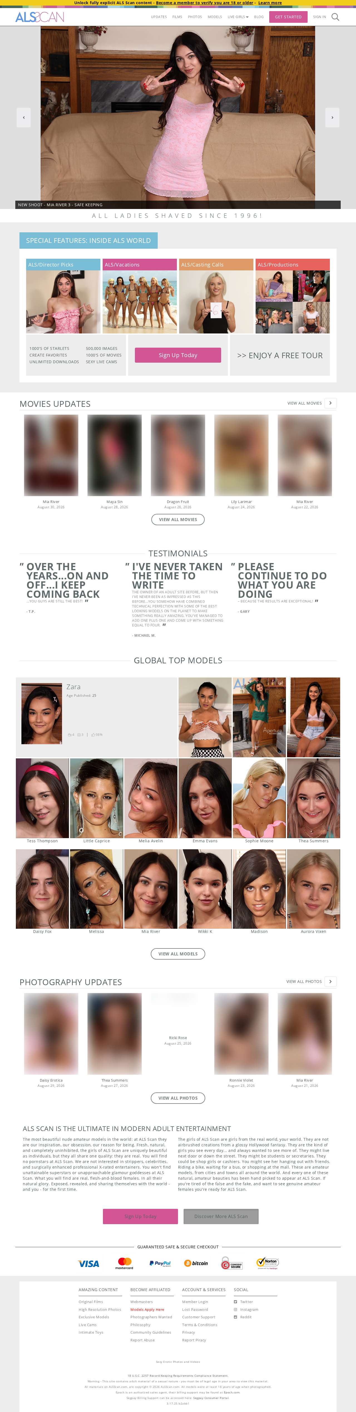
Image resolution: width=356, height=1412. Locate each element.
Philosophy (140, 1325)
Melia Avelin (150, 798)
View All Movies (305, 403)
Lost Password (195, 1309)
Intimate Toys (91, 1332)
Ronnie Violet (241, 1080)
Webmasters (141, 1301)
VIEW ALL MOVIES (178, 519)
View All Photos (304, 981)
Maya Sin (115, 501)
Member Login (195, 1301)
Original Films (91, 1301)
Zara (73, 686)
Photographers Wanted (151, 1317)
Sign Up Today (178, 355)
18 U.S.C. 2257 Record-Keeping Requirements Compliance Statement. (178, 1376)
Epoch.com (232, 1392)
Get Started (288, 16)
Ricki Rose (178, 1037)
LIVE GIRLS (236, 16)
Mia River (51, 501)
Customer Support (198, 1317)
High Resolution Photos (100, 1309)
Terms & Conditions (199, 1325)
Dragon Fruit (178, 501)
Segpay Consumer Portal (211, 1398)
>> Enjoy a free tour (280, 355)
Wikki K (205, 889)
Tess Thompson (42, 798)
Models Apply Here (147, 1309)
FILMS (177, 16)
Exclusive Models (94, 1317)
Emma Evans (205, 798)
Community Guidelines (150, 1332)
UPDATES (159, 16)
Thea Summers (313, 798)
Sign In (319, 16)
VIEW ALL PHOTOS (178, 1098)
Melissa (96, 889)
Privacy (188, 1332)
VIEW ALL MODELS (178, 954)
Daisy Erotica (51, 1080)
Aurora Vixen (313, 889)
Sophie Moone (259, 798)
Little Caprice (96, 798)
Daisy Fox (42, 889)
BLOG (259, 16)
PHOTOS (195, 16)
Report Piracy (194, 1340)
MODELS (215, 16)
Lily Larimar (241, 501)
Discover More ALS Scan (221, 1216)
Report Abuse (142, 1340)
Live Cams (88, 1325)
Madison (259, 889)
